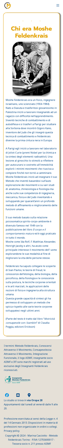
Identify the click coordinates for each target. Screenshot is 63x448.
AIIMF (47, 443)
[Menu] (57, 5)
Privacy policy (11, 430)
